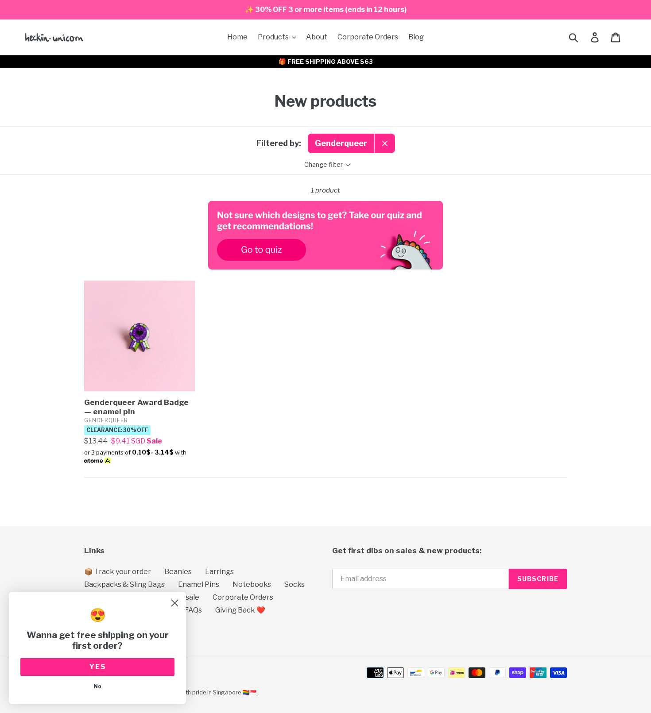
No (97, 686)
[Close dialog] (174, 603)
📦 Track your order (117, 571)
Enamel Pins (198, 584)
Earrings (219, 571)
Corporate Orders (243, 597)
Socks (294, 584)
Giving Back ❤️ (240, 610)
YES (97, 667)
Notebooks (251, 584)
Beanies (178, 571)
